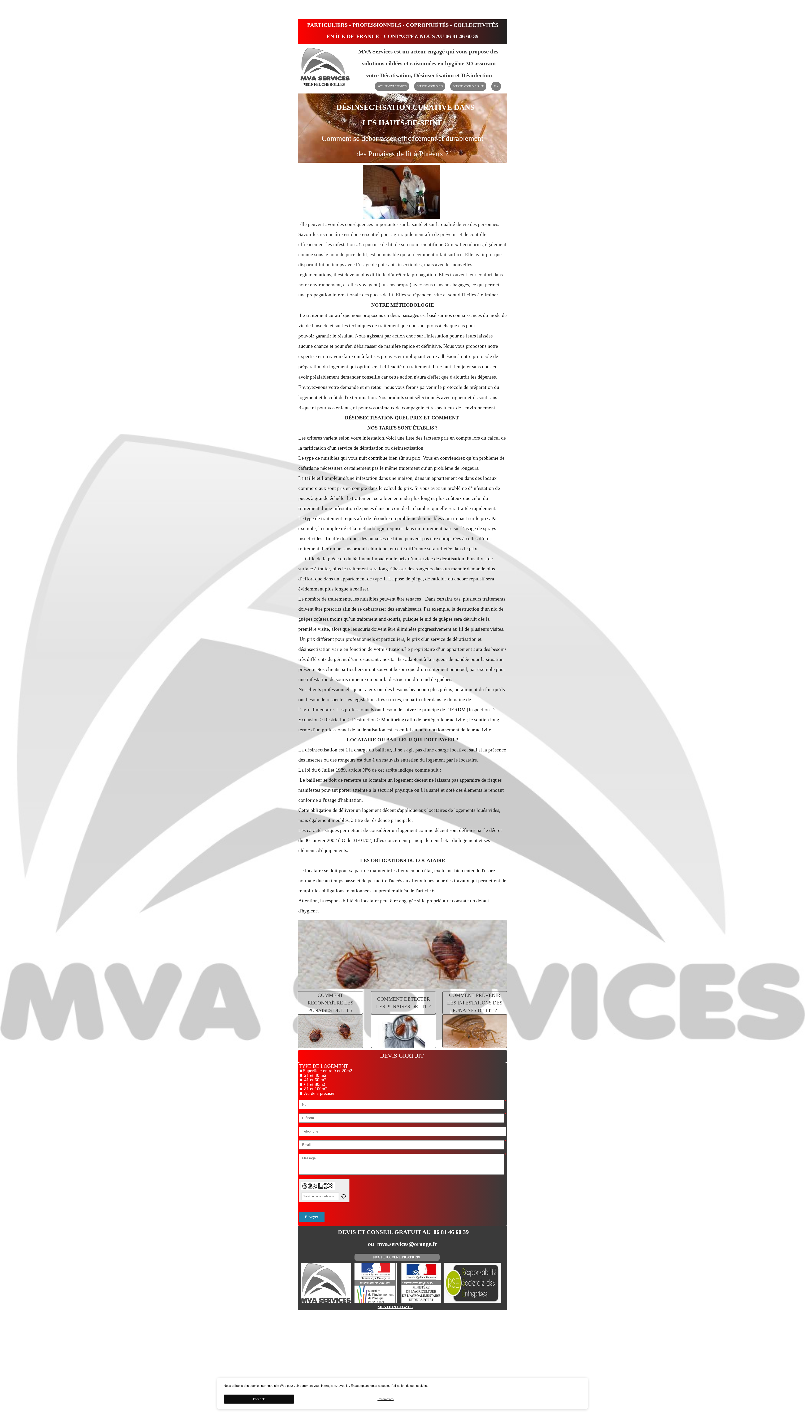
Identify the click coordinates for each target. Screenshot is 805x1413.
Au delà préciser (319, 1093)
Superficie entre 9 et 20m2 (327, 1070)
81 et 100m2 (315, 1088)
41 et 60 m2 (314, 1079)
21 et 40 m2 (314, 1075)
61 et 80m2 (314, 1084)
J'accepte (259, 1399)
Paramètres (386, 1399)
